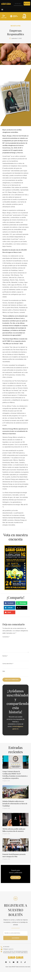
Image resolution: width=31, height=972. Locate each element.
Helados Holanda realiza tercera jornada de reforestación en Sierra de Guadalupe (14, 803)
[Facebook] (5, 962)
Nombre (5, 656)
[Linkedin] (17, 962)
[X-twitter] (9, 962)
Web (3, 671)
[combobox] (18, 4)
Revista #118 (15, 26)
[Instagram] (21, 962)
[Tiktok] (25, 962)
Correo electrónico (7, 663)
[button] (2, 9)
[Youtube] (13, 962)
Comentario (6, 636)
